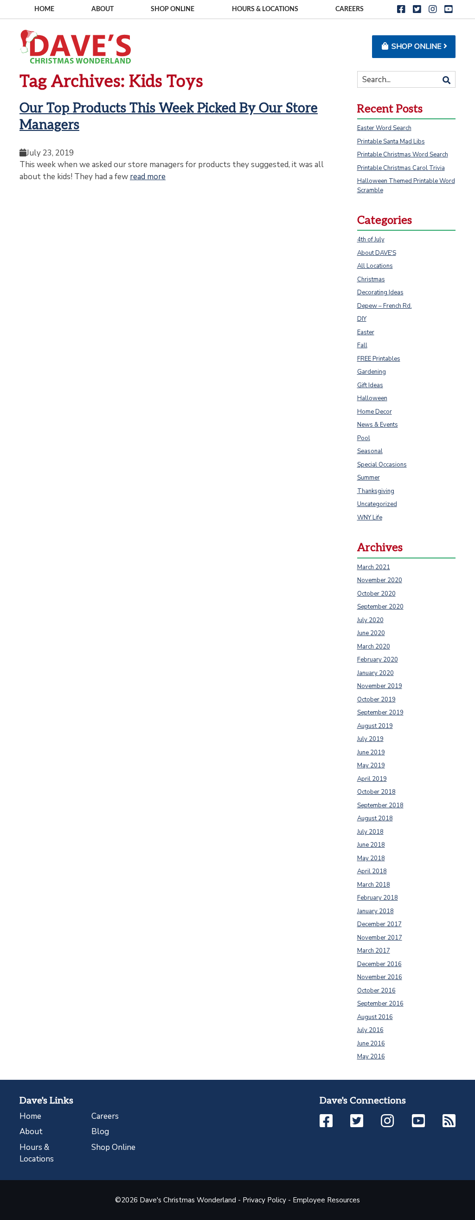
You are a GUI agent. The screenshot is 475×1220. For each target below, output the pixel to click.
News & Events (377, 425)
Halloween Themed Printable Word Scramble (406, 186)
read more (148, 176)
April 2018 (372, 871)
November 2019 (379, 686)
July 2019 (370, 739)
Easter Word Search (384, 128)
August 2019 (375, 726)
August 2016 (375, 1017)
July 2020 (370, 620)
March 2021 (373, 567)
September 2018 (380, 805)
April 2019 (372, 779)
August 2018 (375, 818)
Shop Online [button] (416, 46)
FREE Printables (378, 359)
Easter (365, 332)
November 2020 (379, 580)
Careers (349, 9)
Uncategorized (377, 504)
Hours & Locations (265, 9)
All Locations (375, 266)
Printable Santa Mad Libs (391, 141)
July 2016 (370, 1030)
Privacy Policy (264, 1200)
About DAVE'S (376, 253)
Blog (100, 1131)
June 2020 (371, 633)
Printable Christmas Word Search (402, 154)
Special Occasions (382, 465)
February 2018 (377, 898)
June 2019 (371, 752)
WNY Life (369, 517)
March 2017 (373, 951)
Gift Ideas (370, 385)
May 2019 (371, 765)
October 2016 (376, 990)
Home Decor (374, 412)
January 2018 (375, 911)
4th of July (371, 239)
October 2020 (376, 594)
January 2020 (375, 673)
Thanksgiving (375, 491)
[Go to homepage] (75, 46)
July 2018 (370, 832)
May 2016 (371, 1056)
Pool (363, 438)
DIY (361, 319)
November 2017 (379, 938)
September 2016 (380, 1003)
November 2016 (379, 977)
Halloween (372, 398)
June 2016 (371, 1043)
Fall (362, 345)
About (102, 9)
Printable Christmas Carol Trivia (401, 168)
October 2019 (376, 699)
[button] (401, 9)
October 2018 (376, 792)
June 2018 (371, 845)
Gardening (371, 372)
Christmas (371, 279)
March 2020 (373, 646)
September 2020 (380, 607)
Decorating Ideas (380, 292)
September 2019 (380, 712)
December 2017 (379, 924)
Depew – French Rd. (384, 306)
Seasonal (370, 451)
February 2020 (377, 659)
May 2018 (371, 858)
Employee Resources (326, 1200)
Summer (368, 478)
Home (44, 9)
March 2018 (373, 885)
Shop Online (172, 9)
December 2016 (379, 964)
